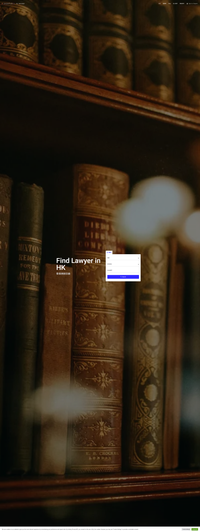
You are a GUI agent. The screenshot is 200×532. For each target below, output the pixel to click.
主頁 (159, 3)
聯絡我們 (182, 3)
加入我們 (175, 3)
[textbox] (123, 258)
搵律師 (164, 3)
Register (196, 3)
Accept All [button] (194, 529)
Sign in (190, 3)
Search (123, 277)
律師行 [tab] (110, 252)
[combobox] (123, 258)
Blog (170, 3)
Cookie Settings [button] (186, 529)
